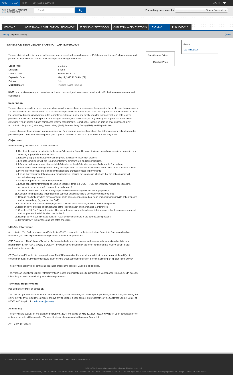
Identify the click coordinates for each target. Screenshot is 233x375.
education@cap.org (44, 301)
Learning (156, 27)
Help (229, 34)
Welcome (9, 27)
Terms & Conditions (41, 359)
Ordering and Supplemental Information (50, 27)
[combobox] (54, 10)
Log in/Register (191, 49)
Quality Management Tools (130, 27)
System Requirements (78, 359)
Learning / (6, 35)
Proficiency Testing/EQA (94, 27)
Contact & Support (16, 359)
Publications (180, 27)
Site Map (58, 359)
